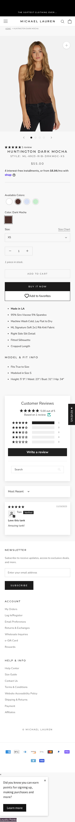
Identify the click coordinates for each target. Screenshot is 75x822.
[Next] (51, 137)
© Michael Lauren (37, 729)
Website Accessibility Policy (21, 693)
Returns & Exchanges (17, 628)
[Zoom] (66, 45)
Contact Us (11, 681)
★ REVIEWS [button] (71, 414)
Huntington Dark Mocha (26, 28)
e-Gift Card (11, 640)
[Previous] (23, 137)
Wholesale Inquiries (16, 634)
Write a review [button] (37, 452)
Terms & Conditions (16, 687)
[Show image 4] (44, 137)
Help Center (12, 668)
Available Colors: (15, 195)
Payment (10, 706)
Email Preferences (15, 622)
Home (8, 28)
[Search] (62, 21)
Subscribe (19, 585)
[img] (16, 507)
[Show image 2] (35, 137)
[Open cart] (69, 21)
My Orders (11, 609)
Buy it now (37, 286)
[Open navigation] (6, 21)
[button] (13, 147)
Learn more (15, 808)
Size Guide (11, 674)
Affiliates (10, 712)
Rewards (10, 647)
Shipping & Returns (16, 700)
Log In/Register (14, 615)
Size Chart (64, 229)
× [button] (0, 774)
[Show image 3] (40, 137)
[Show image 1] (31, 137)
